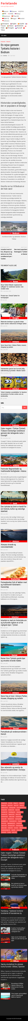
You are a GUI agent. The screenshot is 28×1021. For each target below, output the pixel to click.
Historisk (20, 812)
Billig (16, 803)
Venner (19, 830)
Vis (9, 832)
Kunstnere (19, 816)
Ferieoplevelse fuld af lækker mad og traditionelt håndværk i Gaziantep (14, 584)
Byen (10, 805)
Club (22, 805)
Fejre (17, 810)
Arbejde (4, 803)
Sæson (4, 828)
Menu (4, 35)
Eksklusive (5, 807)
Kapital (11, 814)
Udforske (23, 828)
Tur (16, 828)
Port (4, 823)
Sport (4, 825)
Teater (10, 828)
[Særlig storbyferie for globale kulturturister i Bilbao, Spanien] (14, 955)
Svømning (19, 825)
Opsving (18, 819)
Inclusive (4, 814)
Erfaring (12, 807)
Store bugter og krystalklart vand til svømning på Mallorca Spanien (19, 995)
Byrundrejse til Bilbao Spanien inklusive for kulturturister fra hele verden (17, 986)
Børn (16, 805)
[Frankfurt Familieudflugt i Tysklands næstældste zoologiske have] (5, 928)
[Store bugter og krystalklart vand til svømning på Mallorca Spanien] (5, 994)
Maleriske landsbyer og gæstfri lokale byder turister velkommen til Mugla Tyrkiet (13, 323)
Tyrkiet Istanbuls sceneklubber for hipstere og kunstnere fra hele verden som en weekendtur (14, 394)
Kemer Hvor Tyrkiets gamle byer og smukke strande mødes (13, 659)
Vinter (4, 832)
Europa (4, 810)
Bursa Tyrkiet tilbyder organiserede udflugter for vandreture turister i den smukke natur (12, 287)
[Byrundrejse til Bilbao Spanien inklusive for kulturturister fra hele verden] (5, 984)
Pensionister (12, 821)
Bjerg (4, 805)
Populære (21, 821)
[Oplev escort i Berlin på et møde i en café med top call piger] (5, 937)
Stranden (11, 825)
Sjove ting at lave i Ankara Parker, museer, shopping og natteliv (14, 697)
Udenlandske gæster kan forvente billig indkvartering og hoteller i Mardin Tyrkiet (13, 370)
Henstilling (12, 812)
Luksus (4, 819)
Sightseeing (11, 823)
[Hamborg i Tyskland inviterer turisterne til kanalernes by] (14, 902)
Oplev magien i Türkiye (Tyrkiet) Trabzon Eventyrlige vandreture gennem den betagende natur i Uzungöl (13, 432)
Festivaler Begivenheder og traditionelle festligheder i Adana (13, 470)
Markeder (11, 819)
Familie (11, 810)
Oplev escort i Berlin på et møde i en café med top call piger (19, 938)
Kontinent (5, 816)
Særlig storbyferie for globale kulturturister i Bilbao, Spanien (13, 965)
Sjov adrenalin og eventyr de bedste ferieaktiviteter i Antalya (13, 768)
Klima (18, 814)
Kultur (11, 816)
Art (10, 803)
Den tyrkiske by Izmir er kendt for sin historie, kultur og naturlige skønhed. (13, 508)
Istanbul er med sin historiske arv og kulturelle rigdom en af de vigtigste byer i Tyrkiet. (14, 622)
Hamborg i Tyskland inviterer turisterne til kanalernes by (12, 912)
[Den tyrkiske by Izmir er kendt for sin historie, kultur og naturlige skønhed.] (5, 884)
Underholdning (6, 830)
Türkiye (8, 41)
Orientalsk (5, 821)
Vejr (13, 830)
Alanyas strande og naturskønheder (8, 545)
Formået (4, 812)
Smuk (18, 823)
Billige (21, 803)
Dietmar (5, 55)
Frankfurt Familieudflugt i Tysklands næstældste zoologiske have (18, 929)
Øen (14, 832)
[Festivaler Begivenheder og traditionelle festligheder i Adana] (5, 875)
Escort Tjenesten (21, 807)
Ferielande (9, 3)
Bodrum (3, 41)
